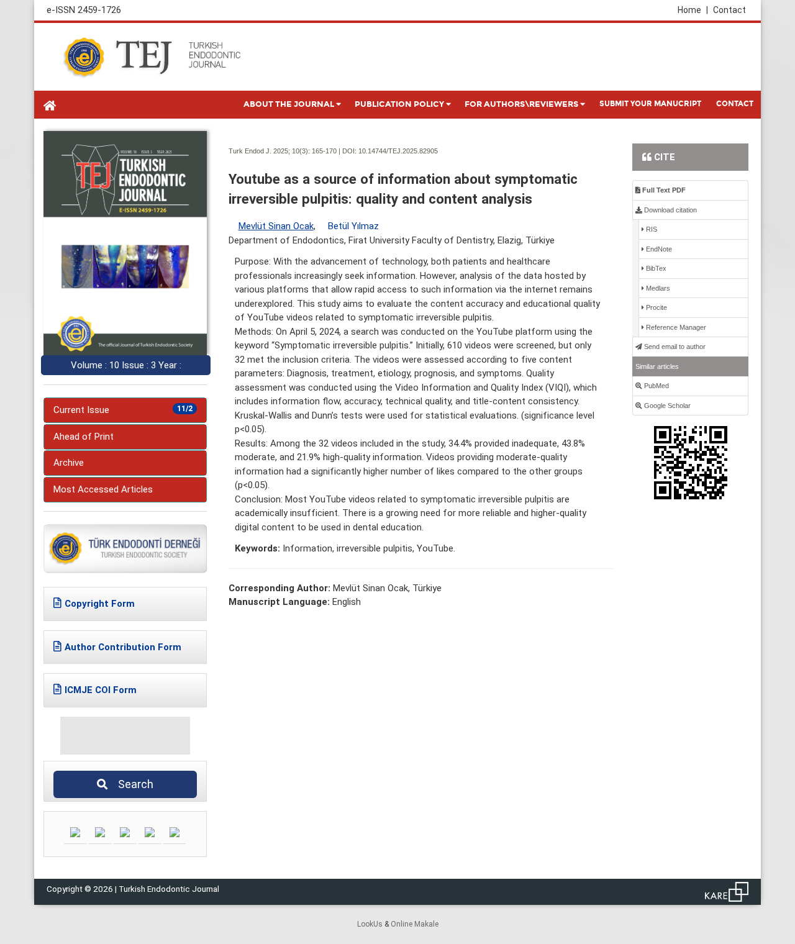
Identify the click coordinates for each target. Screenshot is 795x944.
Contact (729, 10)
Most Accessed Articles (103, 489)
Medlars (657, 288)
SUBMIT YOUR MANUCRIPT (650, 103)
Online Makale (414, 924)
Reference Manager (675, 327)
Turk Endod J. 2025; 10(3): (269, 151)
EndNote (658, 249)
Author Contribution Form (123, 647)
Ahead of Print (83, 436)
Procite (655, 307)
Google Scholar (666, 405)
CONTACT (734, 103)
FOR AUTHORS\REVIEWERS (521, 104)
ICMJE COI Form (101, 690)
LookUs (370, 924)
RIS (650, 229)
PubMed (655, 385)
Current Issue (123, 409)
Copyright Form (100, 603)
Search (132, 784)
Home (693, 10)
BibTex (655, 268)
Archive (68, 462)
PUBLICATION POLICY (399, 104)
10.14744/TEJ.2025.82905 (398, 151)
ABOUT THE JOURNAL (288, 104)
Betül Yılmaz (353, 226)
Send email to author (674, 346)
